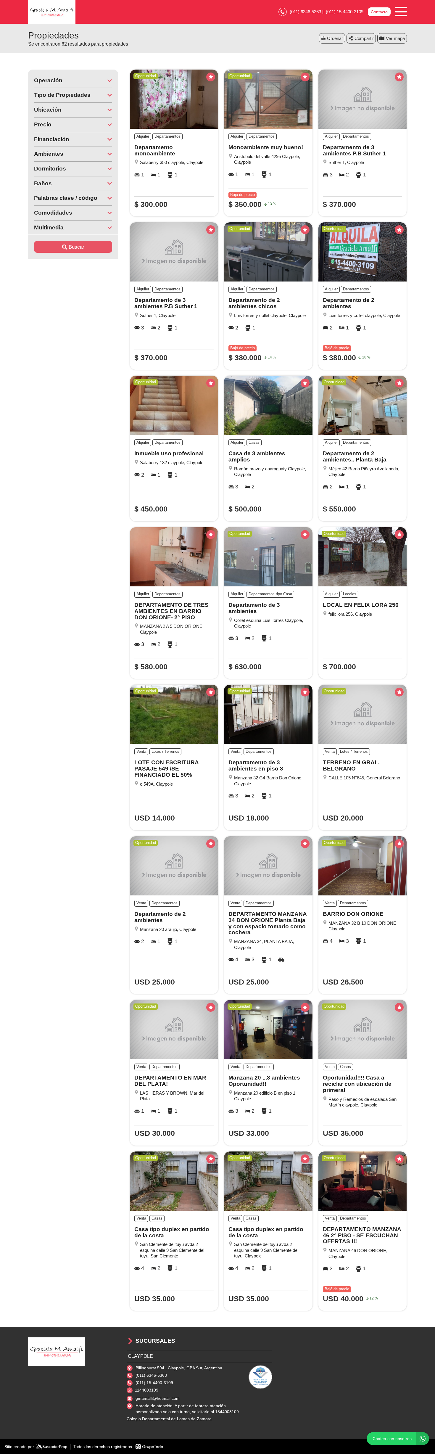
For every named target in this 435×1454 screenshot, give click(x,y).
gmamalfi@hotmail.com (158, 1398)
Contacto (379, 11)
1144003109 (146, 1390)
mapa (399, 38)
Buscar (76, 247)
